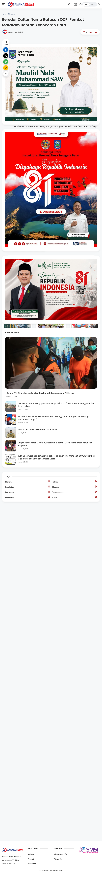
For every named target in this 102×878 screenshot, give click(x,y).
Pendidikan (27, 497)
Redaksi (31, 854)
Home (4, 14)
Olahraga (74, 487)
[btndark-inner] (89, 4)
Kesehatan (27, 487)
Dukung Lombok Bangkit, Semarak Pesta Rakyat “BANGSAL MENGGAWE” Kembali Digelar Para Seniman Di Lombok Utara (56, 457)
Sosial (74, 497)
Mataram (11, 14)
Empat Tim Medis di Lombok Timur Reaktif (38, 429)
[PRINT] (95, 32)
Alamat (31, 859)
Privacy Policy (59, 859)
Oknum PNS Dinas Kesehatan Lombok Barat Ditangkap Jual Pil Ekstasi (40, 393)
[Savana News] (20, 4)
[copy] (5, 67)
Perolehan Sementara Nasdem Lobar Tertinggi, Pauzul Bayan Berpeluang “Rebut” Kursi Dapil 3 (53, 418)
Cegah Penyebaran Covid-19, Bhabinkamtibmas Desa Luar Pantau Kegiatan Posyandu (55, 444)
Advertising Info (60, 854)
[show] (5, 73)
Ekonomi (27, 482)
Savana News (58, 870)
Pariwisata (27, 492)
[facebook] (5, 49)
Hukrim (74, 482)
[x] (5, 55)
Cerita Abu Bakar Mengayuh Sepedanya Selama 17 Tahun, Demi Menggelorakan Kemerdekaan (56, 405)
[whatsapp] (5, 61)
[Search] (69, 4)
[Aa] (90, 32)
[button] (83, 43)
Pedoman (32, 863)
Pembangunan (74, 492)
